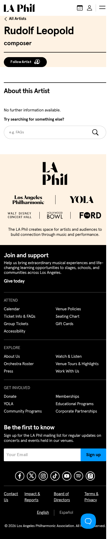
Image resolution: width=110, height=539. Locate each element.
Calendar (12, 309)
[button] (102, 7)
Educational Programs (75, 404)
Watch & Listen (69, 357)
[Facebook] (19, 476)
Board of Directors (62, 497)
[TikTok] (55, 476)
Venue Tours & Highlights (77, 364)
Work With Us (67, 371)
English (43, 513)
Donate (10, 397)
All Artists (17, 19)
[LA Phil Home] (19, 8)
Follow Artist (20, 62)
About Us (12, 357)
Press (8, 371)
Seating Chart (68, 317)
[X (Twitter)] (31, 476)
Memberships (67, 397)
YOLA (8, 404)
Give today (14, 281)
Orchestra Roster (19, 364)
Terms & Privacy (91, 497)
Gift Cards (64, 324)
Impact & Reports (32, 497)
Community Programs (23, 411)
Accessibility (14, 331)
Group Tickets (16, 324)
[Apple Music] (90, 476)
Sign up (93, 455)
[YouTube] (66, 476)
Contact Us (11, 497)
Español (66, 513)
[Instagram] (43, 476)
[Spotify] (78, 476)
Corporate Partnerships (76, 411)
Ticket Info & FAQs (19, 317)
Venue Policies (68, 309)
